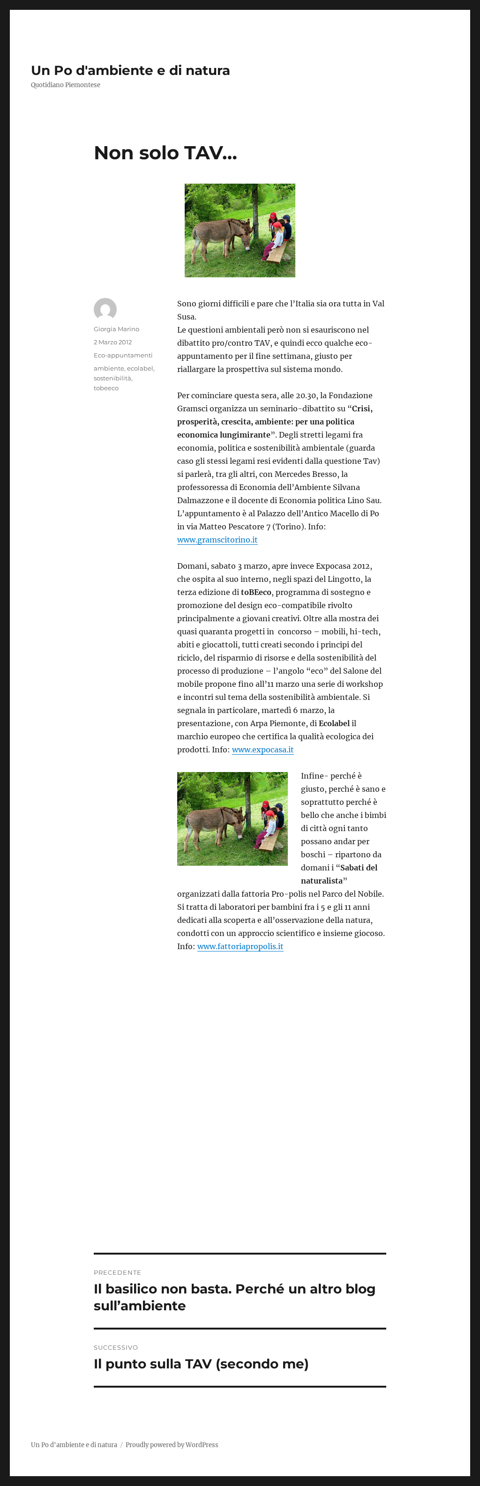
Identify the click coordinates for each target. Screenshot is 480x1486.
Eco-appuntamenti (123, 355)
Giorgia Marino (116, 329)
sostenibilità (112, 378)
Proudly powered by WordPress (172, 1445)
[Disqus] (240, 1122)
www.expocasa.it (263, 749)
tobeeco (106, 388)
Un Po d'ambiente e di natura (130, 70)
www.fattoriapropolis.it (240, 946)
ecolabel (140, 368)
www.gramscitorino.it (217, 539)
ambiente (109, 368)
